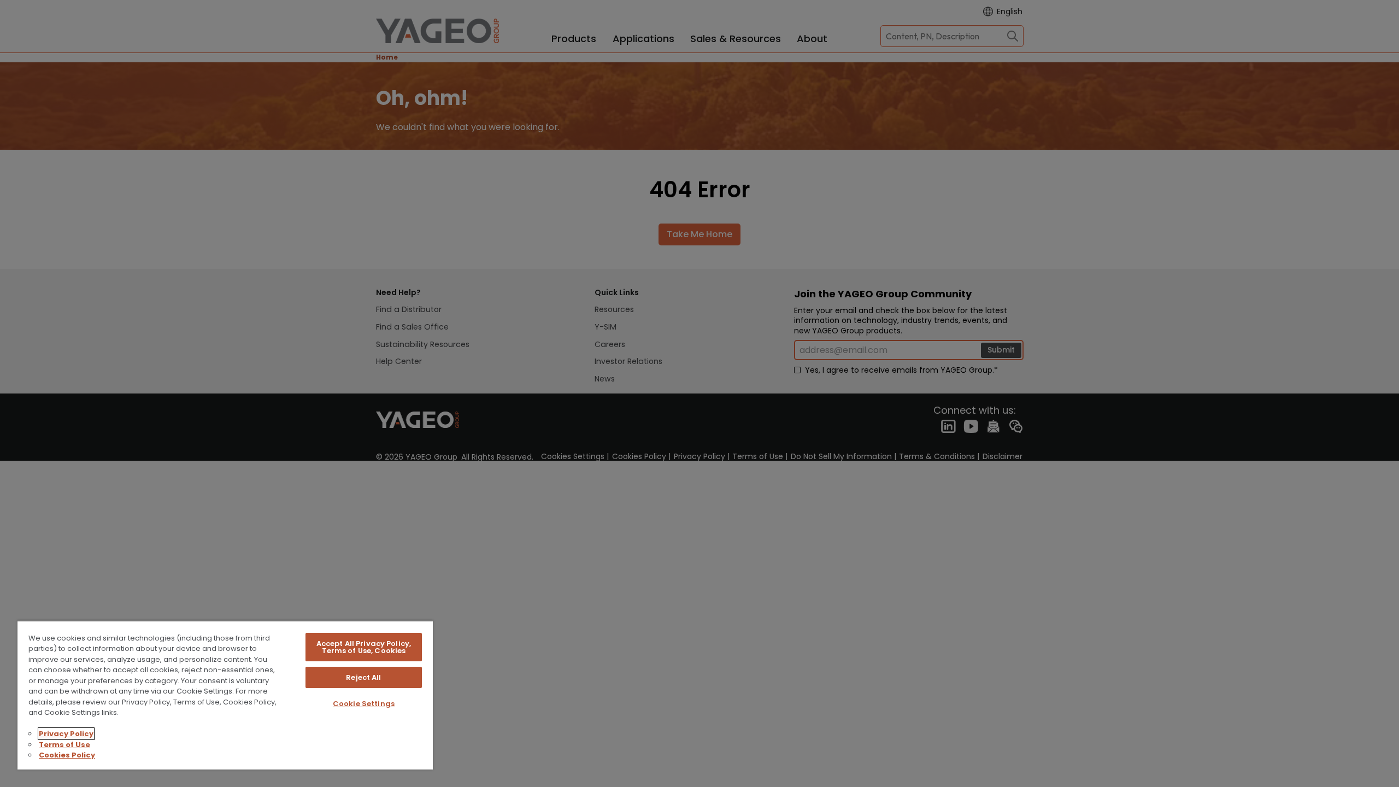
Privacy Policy (66, 734)
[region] (225, 695)
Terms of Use (64, 744)
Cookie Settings (364, 703)
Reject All (363, 677)
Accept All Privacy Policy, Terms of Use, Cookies (363, 647)
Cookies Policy (67, 755)
